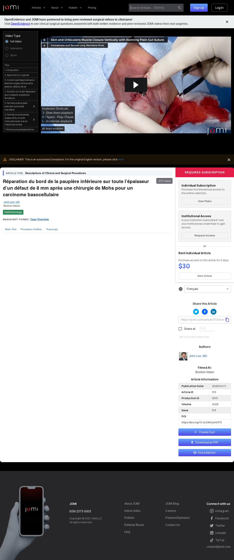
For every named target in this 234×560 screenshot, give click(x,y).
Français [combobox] (192, 289)
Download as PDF (206, 442)
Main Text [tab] (10, 229)
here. (121, 159)
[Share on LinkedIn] (213, 312)
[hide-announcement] (227, 22)
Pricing (92, 7)
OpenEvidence (20, 23)
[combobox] (153, 7)
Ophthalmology (13, 212)
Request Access (205, 235)
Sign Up (199, 8)
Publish (73, 7)
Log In (219, 8)
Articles (36, 7)
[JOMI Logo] (10, 7)
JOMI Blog (172, 503)
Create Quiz (207, 432)
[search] (179, 7)
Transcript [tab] (52, 229)
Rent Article (205, 276)
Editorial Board (134, 524)
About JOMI (131, 503)
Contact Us (172, 524)
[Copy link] (227, 320)
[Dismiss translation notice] (229, 159)
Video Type (12, 36)
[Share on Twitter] (196, 312)
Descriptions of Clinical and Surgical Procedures (55, 173)
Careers (170, 510)
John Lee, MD (198, 356)
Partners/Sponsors (177, 517)
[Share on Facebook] (205, 312)
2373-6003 (83, 511)
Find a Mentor (207, 453)
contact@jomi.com (219, 546)
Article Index (132, 510)
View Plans (205, 201)
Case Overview (39, 219)
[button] (136, 85)
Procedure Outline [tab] (31, 229)
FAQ (127, 532)
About (54, 7)
